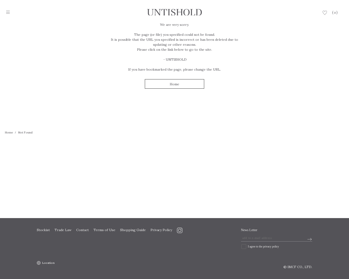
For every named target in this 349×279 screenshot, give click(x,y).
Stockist (43, 230)
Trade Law (63, 230)
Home (174, 84)
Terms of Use (104, 230)
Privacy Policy (161, 230)
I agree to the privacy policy (263, 246)
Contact (82, 230)
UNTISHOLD (176, 59)
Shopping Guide (133, 230)
